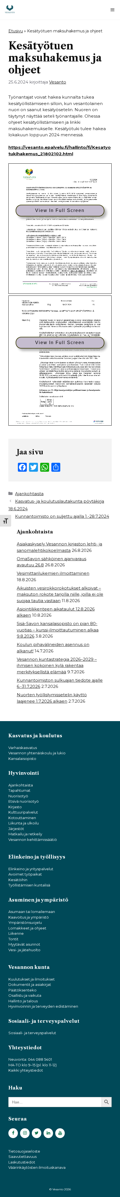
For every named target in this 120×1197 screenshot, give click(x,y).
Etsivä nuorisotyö (23, 801)
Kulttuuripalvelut (23, 812)
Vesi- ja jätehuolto (24, 950)
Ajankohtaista (29, 493)
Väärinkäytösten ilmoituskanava (37, 1167)
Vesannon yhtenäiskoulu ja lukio (37, 753)
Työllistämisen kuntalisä (29, 885)
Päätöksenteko (22, 990)
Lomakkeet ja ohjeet (27, 928)
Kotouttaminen (22, 818)
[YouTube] (60, 1133)
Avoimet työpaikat (25, 874)
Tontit (13, 939)
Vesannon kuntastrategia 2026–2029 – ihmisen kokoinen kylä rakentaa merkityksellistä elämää (57, 665)
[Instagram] (25, 1133)
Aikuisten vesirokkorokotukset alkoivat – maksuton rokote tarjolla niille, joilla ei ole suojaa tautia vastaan (60, 594)
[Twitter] (36, 1133)
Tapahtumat (19, 790)
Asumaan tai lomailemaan (31, 911)
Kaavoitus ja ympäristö (28, 917)
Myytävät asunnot (24, 944)
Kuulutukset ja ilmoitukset (31, 979)
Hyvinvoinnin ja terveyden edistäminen (43, 1006)
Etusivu (15, 31)
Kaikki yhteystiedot (25, 1070)
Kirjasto (15, 807)
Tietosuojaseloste (24, 1151)
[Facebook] (13, 1133)
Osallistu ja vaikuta (24, 995)
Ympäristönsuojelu (25, 922)
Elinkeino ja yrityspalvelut (30, 869)
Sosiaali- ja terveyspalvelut (32, 1033)
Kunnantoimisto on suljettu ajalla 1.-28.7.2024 (62, 516)
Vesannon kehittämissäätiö (32, 839)
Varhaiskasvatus (22, 747)
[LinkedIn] (48, 1133)
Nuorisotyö (18, 796)
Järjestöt (16, 828)
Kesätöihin (17, 880)
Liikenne (16, 933)
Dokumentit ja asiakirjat (29, 984)
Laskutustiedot (21, 1162)
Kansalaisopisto (22, 758)
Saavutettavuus (22, 1156)
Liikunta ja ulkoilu (23, 823)
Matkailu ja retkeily (25, 834)
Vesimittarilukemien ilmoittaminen (53, 573)
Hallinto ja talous (23, 1001)
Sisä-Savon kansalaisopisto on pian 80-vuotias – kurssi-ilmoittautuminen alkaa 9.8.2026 (58, 630)
